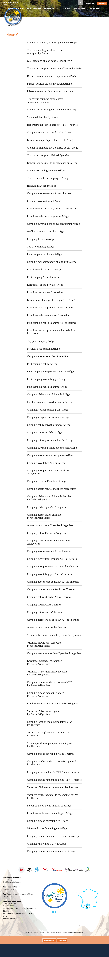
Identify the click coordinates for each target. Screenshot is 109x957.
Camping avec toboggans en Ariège (46, 462)
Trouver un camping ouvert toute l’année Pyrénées (54, 68)
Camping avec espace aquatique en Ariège (50, 455)
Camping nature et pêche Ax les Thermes (49, 596)
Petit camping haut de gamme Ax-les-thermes (51, 322)
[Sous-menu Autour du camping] (72, 8)
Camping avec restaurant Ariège (44, 200)
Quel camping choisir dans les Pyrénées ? (49, 60)
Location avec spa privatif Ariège (45, 284)
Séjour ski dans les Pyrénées (42, 117)
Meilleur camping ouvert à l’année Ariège (49, 401)
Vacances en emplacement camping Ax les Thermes (48, 734)
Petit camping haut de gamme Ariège (47, 386)
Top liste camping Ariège (40, 246)
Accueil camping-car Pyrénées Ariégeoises (50, 525)
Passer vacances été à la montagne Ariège (49, 83)
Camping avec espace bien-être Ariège (47, 356)
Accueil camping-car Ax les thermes (46, 627)
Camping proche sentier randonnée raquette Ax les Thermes (52, 763)
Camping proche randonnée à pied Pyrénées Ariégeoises (45, 694)
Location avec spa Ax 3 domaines (45, 292)
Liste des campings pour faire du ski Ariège (50, 140)
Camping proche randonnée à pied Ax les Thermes (54, 779)
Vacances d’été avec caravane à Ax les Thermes (52, 787)
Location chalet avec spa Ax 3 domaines (48, 315)
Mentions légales (39, 932)
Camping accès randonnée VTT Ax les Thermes (53, 772)
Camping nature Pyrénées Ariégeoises (47, 532)
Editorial (58, 932)
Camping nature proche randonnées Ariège (50, 440)
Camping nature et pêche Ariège (44, 432)
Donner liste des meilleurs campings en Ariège (52, 162)
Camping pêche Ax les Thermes (44, 604)
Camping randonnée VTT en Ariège (46, 843)
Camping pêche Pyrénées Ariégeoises (47, 507)
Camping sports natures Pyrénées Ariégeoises (51, 488)
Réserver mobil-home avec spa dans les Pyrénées (53, 76)
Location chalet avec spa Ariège (44, 269)
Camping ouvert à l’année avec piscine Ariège (52, 447)
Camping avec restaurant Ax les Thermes (49, 551)
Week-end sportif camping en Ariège (47, 828)
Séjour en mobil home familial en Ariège (49, 805)
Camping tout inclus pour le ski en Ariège (49, 132)
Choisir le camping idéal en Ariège (46, 170)
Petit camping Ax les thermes (43, 277)
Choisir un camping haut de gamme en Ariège (52, 42)
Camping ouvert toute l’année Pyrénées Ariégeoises (48, 542)
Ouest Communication (77, 932)
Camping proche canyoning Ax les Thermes (50, 753)
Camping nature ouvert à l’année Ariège (48, 424)
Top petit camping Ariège (41, 341)
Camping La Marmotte (10, 2)
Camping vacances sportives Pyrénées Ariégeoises (54, 653)
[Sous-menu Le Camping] (25, 8)
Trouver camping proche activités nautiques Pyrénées (45, 52)
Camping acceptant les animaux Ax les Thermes (53, 619)
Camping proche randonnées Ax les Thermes (51, 589)
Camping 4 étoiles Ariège (41, 239)
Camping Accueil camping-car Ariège (47, 409)
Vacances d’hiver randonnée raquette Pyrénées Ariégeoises (47, 673)
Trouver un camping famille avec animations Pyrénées (45, 100)
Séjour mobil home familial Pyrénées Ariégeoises (54, 634)
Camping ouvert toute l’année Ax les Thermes (52, 558)
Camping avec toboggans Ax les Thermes (49, 574)
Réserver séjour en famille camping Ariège (50, 91)
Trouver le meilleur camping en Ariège (48, 178)
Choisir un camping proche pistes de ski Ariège (52, 147)
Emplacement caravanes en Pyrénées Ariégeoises (53, 703)
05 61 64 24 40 (90, 3)
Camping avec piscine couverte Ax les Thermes (52, 566)
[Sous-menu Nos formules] (85, 8)
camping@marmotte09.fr (10, 889)
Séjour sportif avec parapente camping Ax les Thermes (49, 745)
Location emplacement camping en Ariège (50, 813)
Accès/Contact (50, 932)
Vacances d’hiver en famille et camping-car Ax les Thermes (52, 796)
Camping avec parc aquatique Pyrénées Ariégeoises (48, 472)
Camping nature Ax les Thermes (44, 612)
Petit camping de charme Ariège (44, 254)
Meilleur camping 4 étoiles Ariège (45, 231)
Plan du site (28, 932)
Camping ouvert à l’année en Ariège (46, 481)
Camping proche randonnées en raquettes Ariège (53, 835)
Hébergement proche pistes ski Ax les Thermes (52, 124)
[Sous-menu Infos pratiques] (100, 8)
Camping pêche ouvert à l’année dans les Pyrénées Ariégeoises (49, 498)
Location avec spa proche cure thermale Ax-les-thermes (51, 332)
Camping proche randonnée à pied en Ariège (51, 851)
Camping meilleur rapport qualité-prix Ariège (51, 261)
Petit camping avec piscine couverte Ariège (50, 371)
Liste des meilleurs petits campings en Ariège (51, 299)
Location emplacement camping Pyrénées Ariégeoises (44, 662)
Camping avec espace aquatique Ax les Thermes (53, 581)
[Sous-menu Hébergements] (54, 8)
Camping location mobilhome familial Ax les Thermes (49, 723)
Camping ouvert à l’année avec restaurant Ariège (53, 223)
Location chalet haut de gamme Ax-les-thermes (52, 208)
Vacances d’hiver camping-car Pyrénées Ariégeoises (43, 713)
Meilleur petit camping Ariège (43, 348)
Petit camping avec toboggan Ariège (46, 379)
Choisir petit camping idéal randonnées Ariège (52, 109)
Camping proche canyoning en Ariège (47, 820)
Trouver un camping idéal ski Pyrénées (48, 155)
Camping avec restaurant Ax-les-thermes (49, 193)
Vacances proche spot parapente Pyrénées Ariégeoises (44, 644)
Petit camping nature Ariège (42, 363)
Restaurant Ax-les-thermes (41, 185)
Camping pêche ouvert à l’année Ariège (48, 394)
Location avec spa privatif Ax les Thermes (50, 307)
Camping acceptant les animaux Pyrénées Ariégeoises (44, 516)
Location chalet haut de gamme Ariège (48, 216)
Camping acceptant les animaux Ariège (48, 417)
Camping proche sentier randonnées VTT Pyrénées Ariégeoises (49, 684)
